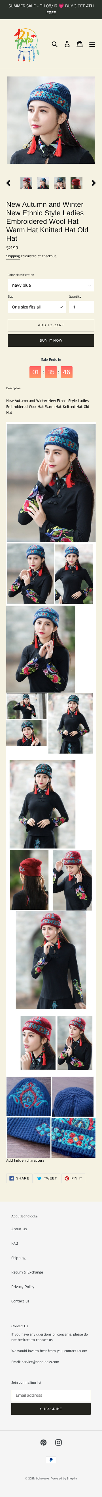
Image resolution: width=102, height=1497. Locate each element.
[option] (26, 182)
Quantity (75, 296)
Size (10, 296)
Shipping (13, 256)
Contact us (20, 1301)
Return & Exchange (27, 1272)
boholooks (43, 1478)
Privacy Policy (22, 1287)
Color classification (21, 274)
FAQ (14, 1243)
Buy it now (51, 340)
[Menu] (92, 44)
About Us (19, 1229)
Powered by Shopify (64, 1478)
